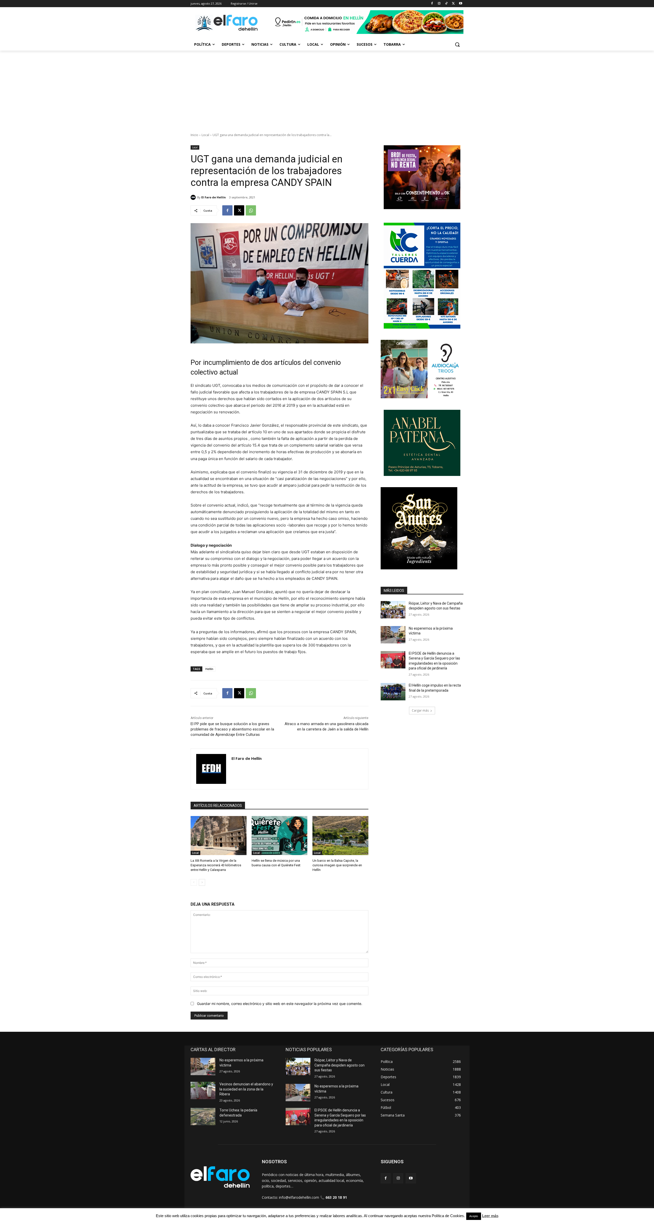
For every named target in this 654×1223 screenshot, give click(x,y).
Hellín (209, 669)
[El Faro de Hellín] (194, 197)
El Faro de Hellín (213, 197)
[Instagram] (439, 4)
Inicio (194, 135)
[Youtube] (460, 4)
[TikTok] (446, 4)
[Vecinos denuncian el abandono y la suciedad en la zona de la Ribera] (203, 1090)
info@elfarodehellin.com (299, 1197)
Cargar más (420, 710)
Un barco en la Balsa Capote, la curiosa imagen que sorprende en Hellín (337, 865)
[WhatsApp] (251, 210)
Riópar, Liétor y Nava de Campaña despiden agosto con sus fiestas (339, 1065)
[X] (453, 4)
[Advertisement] (327, 89)
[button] (457, 44)
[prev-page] (194, 882)
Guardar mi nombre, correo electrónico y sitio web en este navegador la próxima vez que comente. (279, 1003)
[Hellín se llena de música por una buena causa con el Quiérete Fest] (280, 835)
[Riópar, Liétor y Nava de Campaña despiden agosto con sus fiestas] (393, 609)
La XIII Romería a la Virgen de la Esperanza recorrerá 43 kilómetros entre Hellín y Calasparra (216, 865)
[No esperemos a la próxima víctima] (393, 634)
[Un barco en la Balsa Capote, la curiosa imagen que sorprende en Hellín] (340, 835)
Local (205, 135)
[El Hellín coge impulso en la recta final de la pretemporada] (393, 691)
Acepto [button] (473, 1216)
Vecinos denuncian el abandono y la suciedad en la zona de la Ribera (246, 1089)
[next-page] (202, 882)
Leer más (490, 1216)
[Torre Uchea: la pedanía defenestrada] (203, 1116)
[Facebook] (432, 4)
